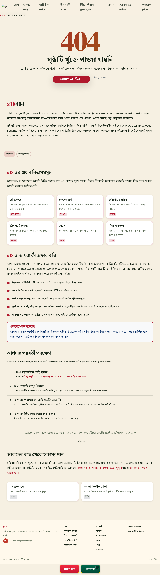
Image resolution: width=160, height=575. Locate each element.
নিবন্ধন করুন (100, 77)
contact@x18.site (136, 531)
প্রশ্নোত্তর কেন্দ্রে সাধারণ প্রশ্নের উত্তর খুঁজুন (100, 468)
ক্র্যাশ (111, 5)
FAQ (98, 545)
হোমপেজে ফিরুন (71, 79)
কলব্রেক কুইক (146, 7)
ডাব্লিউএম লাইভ (44, 7)
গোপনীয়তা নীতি (70, 540)
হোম (16, 5)
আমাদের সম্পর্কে (70, 531)
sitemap (99, 549)
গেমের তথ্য (27, 7)
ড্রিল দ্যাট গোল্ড (65, 7)
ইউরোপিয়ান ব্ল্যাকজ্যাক (87, 7)
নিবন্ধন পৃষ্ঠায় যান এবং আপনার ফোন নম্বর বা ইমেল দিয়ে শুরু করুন (55, 376)
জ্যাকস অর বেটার (125, 7)
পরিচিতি (9, 154)
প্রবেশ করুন (101, 535)
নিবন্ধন (99, 531)
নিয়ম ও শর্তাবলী (70, 535)
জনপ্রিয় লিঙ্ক (23, 154)
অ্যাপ (98, 540)
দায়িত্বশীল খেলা (70, 545)
